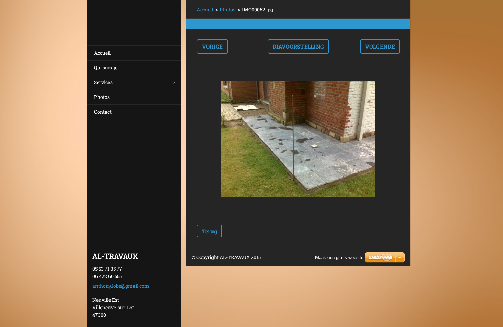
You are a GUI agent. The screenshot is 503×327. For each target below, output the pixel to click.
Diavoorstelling (298, 46)
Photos (102, 97)
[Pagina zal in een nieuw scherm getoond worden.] (298, 139)
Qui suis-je (105, 67)
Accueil (102, 53)
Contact (103, 111)
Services (103, 82)
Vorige (212, 46)
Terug (209, 231)
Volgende (380, 46)
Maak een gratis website (339, 257)
